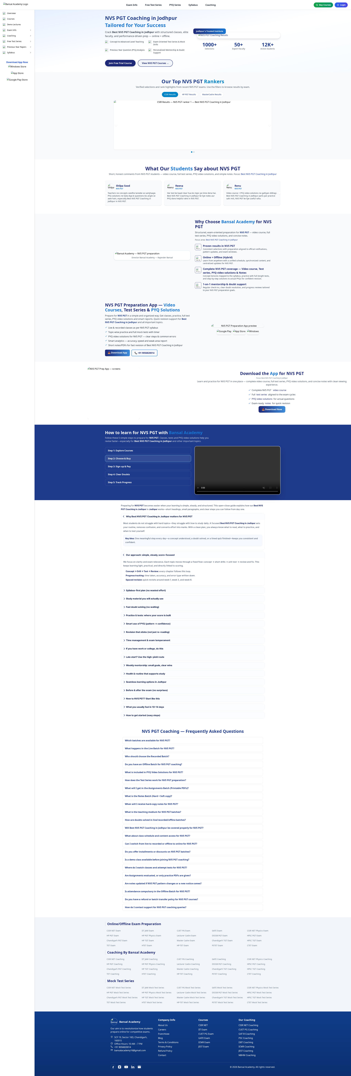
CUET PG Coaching (185, 959)
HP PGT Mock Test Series (118, 992)
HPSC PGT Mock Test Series (259, 992)
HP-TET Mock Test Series (188, 1002)
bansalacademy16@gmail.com (130, 1050)
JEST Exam (203, 1046)
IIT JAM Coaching (150, 959)
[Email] (139, 1066)
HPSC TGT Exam (254, 940)
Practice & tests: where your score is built (148, 615)
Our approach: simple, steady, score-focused (150, 555)
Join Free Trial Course (120, 63)
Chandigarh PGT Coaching (119, 969)
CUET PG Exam (183, 930)
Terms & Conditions (168, 1042)
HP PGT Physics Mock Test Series (156, 992)
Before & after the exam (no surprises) (147, 690)
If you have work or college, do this (144, 648)
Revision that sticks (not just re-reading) (148, 632)
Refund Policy (165, 1050)
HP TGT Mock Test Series (153, 997)
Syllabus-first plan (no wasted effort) (146, 590)
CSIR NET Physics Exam (257, 930)
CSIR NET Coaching (115, 959)
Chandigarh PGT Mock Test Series (122, 997)
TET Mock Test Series (116, 1002)
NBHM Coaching (247, 1055)
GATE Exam (217, 930)
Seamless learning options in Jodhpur (146, 681)
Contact (162, 1055)
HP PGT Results (189, 94)
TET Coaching (113, 974)
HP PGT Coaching (114, 964)
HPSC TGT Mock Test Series (259, 997)
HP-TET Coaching (184, 974)
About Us (163, 1025)
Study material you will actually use (144, 598)
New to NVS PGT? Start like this (143, 698)
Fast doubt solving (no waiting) (142, 607)
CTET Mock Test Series (257, 1002)
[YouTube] (126, 1066)
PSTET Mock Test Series (222, 1002)
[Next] (269, 125)
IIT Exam (202, 1029)
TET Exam (111, 945)
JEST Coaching (246, 1050)
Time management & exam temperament (148, 640)
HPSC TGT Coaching (256, 969)
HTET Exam (147, 945)
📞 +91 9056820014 (144, 352)
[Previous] (116, 125)
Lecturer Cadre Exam (186, 935)
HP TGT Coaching (150, 969)
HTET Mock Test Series (152, 1002)
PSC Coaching (246, 1038)
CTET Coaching (254, 974)
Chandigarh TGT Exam (222, 940)
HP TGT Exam (148, 940)
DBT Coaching (246, 1042)
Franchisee (163, 1033)
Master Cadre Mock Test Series (191, 997)
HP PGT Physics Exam (151, 935)
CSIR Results (170, 94)
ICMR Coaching (246, 1046)
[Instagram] (119, 1066)
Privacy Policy (165, 1046)
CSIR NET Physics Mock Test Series (263, 987)
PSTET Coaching (219, 974)
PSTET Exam (217, 945)
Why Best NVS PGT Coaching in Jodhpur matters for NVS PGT (159, 516)
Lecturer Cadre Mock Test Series (191, 992)
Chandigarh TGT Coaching (224, 969)
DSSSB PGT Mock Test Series (225, 992)
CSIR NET (203, 1025)
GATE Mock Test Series (222, 987)
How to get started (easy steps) (143, 715)
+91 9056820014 (122, 1047)
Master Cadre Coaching (188, 969)
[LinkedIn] (132, 1066)
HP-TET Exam (183, 945)
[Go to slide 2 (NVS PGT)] (194, 152)
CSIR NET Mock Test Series (119, 987)
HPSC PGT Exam (254, 935)
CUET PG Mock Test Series (188, 987)
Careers (162, 1029)
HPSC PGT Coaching (256, 964)
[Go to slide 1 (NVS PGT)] (191, 152)
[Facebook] (113, 1066)
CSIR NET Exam (114, 930)
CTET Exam (252, 945)
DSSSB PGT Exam (219, 935)
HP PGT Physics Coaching (153, 964)
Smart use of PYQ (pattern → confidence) (148, 623)
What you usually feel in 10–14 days (145, 707)
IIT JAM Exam (148, 930)
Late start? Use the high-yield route (145, 657)
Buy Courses (325, 5)
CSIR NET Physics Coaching (259, 959)
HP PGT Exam (113, 935)
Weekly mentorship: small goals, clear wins (149, 665)
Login (343, 5)
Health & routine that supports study (145, 673)
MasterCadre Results (211, 94)
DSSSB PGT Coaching (221, 964)
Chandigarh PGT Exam (117, 940)
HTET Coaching (149, 974)
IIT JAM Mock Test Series (153, 987)
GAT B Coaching (247, 1033)
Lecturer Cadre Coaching (188, 964)
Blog (160, 1038)
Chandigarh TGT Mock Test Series (227, 997)
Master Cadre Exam (186, 940)
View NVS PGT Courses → (155, 63)
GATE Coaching (219, 959)
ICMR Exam (204, 1042)
